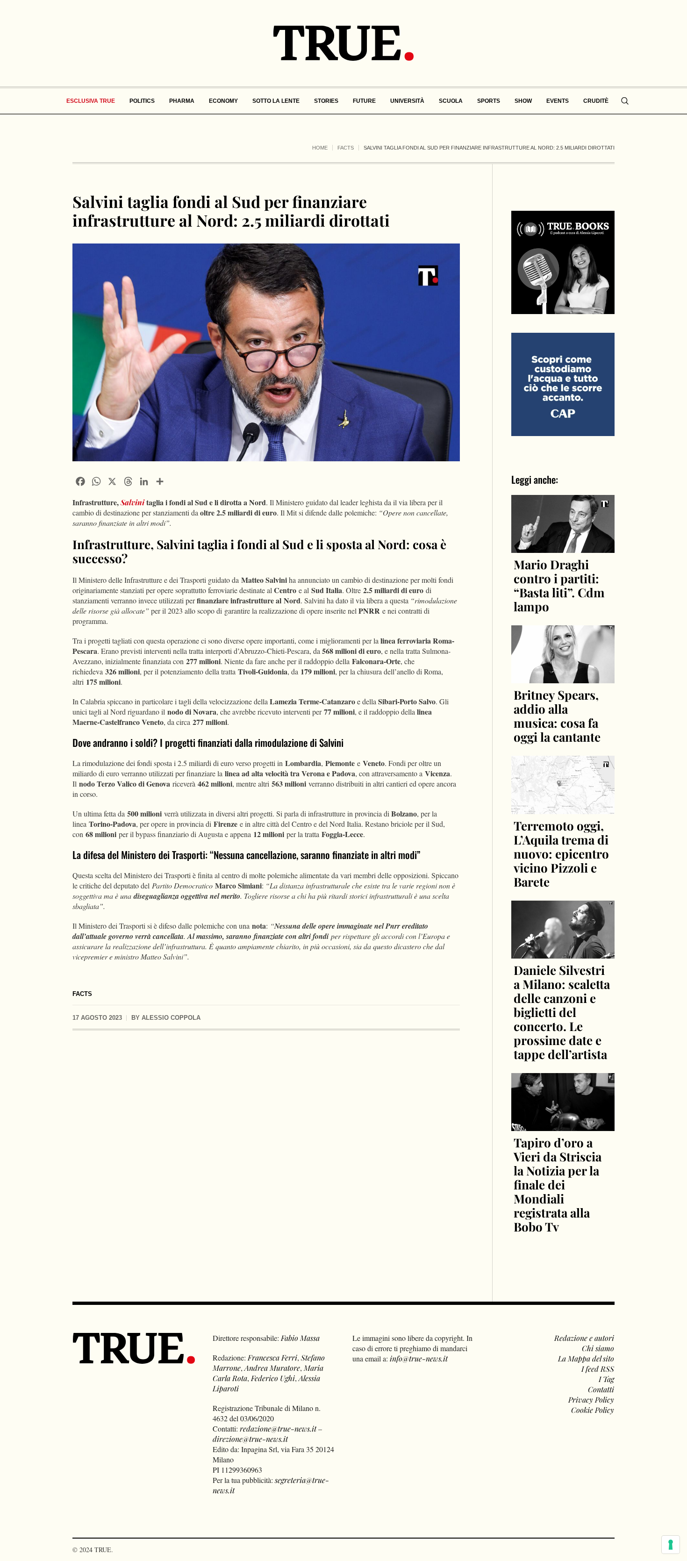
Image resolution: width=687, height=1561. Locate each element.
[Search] (625, 101)
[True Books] (563, 309)
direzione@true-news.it (250, 1439)
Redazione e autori (584, 1338)
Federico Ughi (273, 1378)
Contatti (601, 1389)
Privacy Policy (591, 1399)
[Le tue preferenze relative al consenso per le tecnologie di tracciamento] (671, 1545)
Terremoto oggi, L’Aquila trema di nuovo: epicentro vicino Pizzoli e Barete (561, 853)
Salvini (132, 502)
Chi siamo (598, 1348)
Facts (345, 147)
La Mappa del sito (586, 1358)
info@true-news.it (419, 1358)
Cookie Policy (592, 1410)
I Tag (606, 1379)
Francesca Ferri (272, 1357)
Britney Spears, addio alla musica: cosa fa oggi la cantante (557, 716)
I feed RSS (597, 1369)
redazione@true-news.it (278, 1428)
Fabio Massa (300, 1338)
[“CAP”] (563, 383)
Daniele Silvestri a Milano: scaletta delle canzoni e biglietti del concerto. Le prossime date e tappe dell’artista (562, 1012)
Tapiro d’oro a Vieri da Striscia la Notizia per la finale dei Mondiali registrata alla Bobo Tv (557, 1184)
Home (320, 147)
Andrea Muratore (272, 1368)
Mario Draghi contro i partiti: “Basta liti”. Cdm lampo (559, 585)
